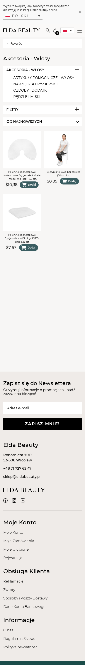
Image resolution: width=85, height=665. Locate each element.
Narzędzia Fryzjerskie (36, 84)
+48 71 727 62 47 (17, 468)
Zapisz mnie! (42, 423)
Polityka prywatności (20, 647)
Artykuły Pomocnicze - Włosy (43, 78)
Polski (20, 16)
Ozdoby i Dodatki (30, 90)
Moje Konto (13, 532)
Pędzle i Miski (26, 97)
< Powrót (14, 43)
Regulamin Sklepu (19, 639)
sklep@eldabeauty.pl (22, 477)
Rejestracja (12, 558)
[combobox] (42, 121)
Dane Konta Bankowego (24, 607)
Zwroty (9, 590)
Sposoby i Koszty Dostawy (25, 598)
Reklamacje (13, 581)
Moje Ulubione (16, 549)
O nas (8, 630)
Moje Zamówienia (18, 541)
